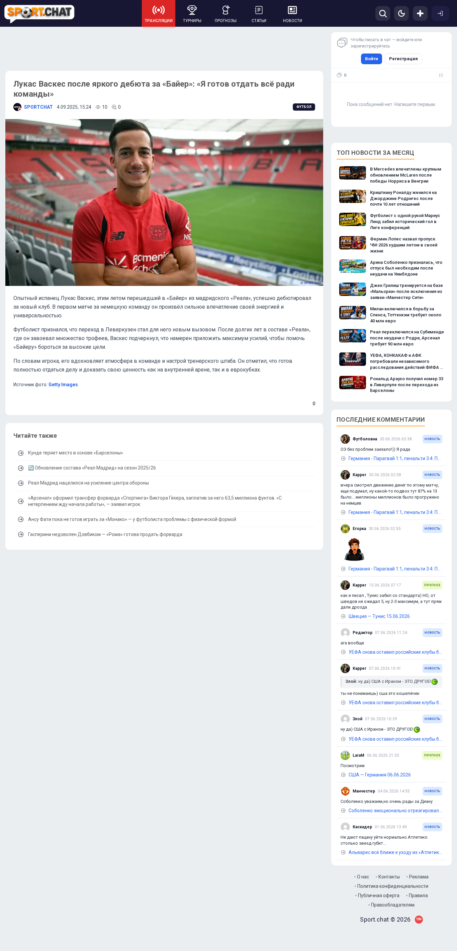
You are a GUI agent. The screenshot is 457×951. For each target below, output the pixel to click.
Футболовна (365, 439)
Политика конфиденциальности (392, 886)
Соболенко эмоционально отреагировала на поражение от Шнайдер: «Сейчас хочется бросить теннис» (395, 810)
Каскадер (362, 827)
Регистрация (403, 58)
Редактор (362, 632)
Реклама (419, 876)
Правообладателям (393, 905)
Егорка (359, 528)
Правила (418, 895)
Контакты (389, 876)
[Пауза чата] (441, 75)
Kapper (359, 474)
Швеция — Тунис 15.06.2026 (379, 616)
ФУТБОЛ (304, 107)
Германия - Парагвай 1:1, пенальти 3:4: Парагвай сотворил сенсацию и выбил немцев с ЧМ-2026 (395, 458)
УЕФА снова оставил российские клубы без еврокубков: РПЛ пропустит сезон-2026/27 (395, 652)
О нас (363, 876)
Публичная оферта (378, 895)
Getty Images (63, 384)
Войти (371, 58)
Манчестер (364, 791)
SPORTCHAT (38, 107)
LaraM (358, 755)
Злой (357, 719)
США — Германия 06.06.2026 (380, 774)
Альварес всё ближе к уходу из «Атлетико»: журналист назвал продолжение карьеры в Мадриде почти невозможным (395, 852)
